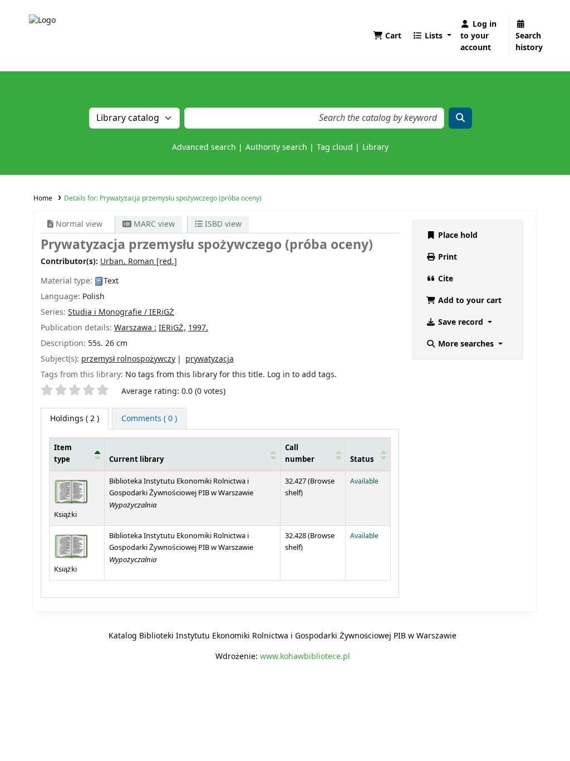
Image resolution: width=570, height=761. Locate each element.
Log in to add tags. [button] (302, 374)
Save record (460, 322)
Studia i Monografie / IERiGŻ (121, 312)
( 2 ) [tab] (74, 419)
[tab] (149, 419)
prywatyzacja (209, 359)
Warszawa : (135, 328)
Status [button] (362, 460)
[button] (387, 36)
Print (446, 257)
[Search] (460, 118)
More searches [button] (466, 344)
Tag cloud (335, 147)
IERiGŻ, (172, 328)
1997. (198, 328)
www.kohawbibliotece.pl (305, 656)
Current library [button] (136, 460)
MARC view (153, 224)
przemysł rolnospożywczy (128, 359)
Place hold (457, 235)
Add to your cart (469, 300)
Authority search (276, 147)
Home (42, 198)
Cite (444, 279)
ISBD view (222, 224)
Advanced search (204, 147)
